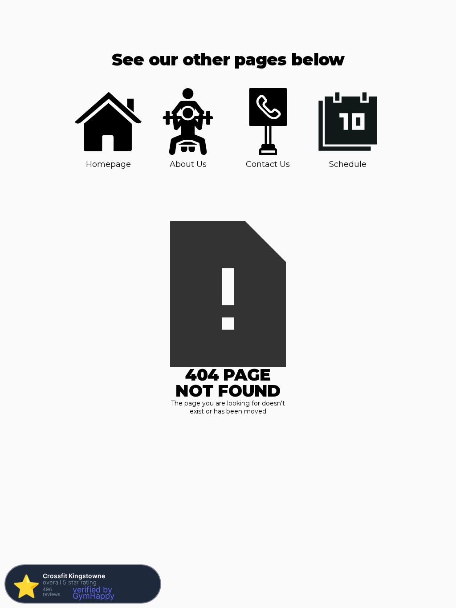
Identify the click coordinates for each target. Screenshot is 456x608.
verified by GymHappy (93, 592)
